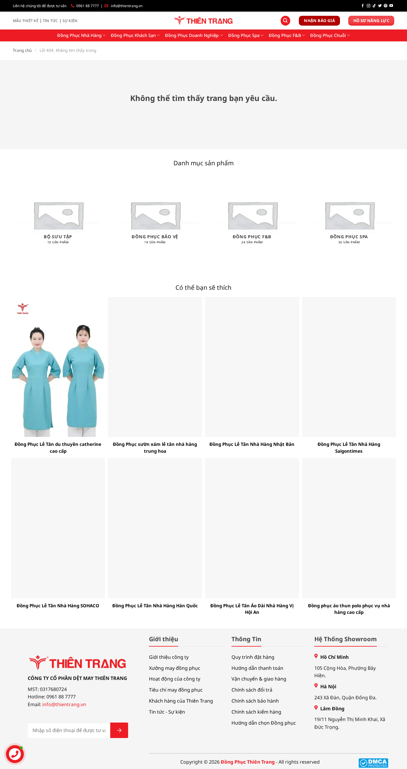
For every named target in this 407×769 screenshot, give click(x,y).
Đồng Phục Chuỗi (328, 35)
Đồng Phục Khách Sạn (133, 35)
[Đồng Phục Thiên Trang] (203, 20)
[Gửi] (119, 730)
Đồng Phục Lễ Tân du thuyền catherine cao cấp (58, 447)
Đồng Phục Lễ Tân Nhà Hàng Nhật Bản (251, 444)
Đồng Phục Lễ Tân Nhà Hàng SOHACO (58, 605)
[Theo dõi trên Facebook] (362, 6)
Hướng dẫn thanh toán (257, 668)
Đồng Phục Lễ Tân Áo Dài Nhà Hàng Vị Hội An (251, 609)
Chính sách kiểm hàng (256, 712)
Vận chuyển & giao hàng (259, 678)
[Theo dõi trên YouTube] (391, 6)
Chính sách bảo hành (255, 701)
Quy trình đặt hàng (253, 657)
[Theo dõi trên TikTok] (374, 6)
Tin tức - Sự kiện (167, 712)
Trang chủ (22, 50)
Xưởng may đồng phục (174, 668)
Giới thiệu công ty (169, 657)
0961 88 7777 (87, 5)
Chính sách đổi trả (252, 690)
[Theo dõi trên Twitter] (380, 6)
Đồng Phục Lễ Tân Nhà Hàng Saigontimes (349, 447)
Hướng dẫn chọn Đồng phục (264, 723)
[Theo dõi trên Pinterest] (385, 6)
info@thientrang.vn (126, 5)
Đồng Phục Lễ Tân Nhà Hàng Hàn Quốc (155, 605)
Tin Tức (50, 20)
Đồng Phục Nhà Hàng (79, 35)
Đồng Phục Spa (244, 35)
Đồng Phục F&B (285, 35)
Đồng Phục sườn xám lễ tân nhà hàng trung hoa (155, 447)
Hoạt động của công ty (174, 678)
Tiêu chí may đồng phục (176, 690)
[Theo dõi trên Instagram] (368, 6)
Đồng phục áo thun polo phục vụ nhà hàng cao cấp (349, 609)
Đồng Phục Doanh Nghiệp (192, 35)
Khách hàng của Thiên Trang (181, 701)
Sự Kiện (70, 20)
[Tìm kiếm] (285, 21)
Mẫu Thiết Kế (25, 20)
